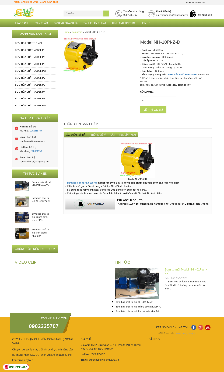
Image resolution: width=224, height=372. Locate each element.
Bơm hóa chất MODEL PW (30, 71)
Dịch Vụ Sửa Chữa (66, 23)
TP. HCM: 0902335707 (196, 2)
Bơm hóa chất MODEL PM (30, 105)
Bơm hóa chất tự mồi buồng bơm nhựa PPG (40, 216)
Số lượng (147, 91)
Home (66, 32)
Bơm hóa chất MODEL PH (30, 98)
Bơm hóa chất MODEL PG (30, 84)
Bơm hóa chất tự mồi (28, 43)
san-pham (77, 32)
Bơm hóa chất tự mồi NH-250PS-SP (41, 199)
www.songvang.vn (186, 333)
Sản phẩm (41, 23)
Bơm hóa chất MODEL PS (30, 64)
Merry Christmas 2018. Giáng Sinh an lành (31, 1)
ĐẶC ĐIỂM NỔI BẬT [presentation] (76, 135)
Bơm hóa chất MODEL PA (30, 91)
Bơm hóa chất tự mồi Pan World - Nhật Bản (40, 232)
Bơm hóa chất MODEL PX (30, 57)
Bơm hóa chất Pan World (182, 74)
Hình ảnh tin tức (123, 23)
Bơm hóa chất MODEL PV (30, 78)
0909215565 (37, 151)
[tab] (76, 134)
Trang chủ (22, 23)
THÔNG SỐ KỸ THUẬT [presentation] (103, 135)
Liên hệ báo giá (153, 109)
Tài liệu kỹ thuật (94, 23)
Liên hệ (145, 23)
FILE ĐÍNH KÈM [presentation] (127, 135)
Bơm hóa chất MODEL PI (29, 50)
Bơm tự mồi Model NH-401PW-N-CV (41, 184)
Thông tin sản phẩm (81, 124)
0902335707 (36, 130)
